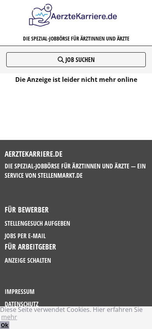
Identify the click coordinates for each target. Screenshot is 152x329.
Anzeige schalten (28, 260)
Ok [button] (5, 325)
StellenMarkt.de (60, 175)
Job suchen (79, 59)
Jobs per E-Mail (25, 236)
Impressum (20, 291)
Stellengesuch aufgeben (37, 223)
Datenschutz (22, 304)
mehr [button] (9, 317)
